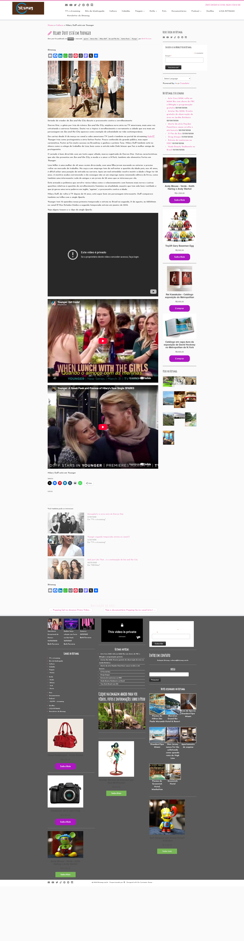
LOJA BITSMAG (227, 11)
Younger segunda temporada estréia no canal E (108, 537)
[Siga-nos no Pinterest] (84, 5)
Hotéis (52, 672)
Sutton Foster (125, 39)
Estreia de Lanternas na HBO (111, 678)
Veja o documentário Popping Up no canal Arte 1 (130, 610)
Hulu (149, 137)
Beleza (52, 682)
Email (168, 56)
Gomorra (83, 631)
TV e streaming (72, 11)
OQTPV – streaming (57, 701)
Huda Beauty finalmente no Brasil (113, 681)
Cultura (113, 11)
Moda (52, 680)
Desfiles (210, 11)
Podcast (195, 11)
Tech (51, 685)
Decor (52, 688)
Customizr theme (146, 882)
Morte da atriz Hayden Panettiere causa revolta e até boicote (180, 127)
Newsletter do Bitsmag (78, 16)
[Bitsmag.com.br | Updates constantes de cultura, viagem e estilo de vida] (28, 8)
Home (51, 25)
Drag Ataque (174, 137)
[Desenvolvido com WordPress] (124, 882)
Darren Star (93, 39)
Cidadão (126, 11)
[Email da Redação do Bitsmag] (67, 5)
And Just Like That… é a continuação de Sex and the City (112, 560)
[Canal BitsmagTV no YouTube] (71, 5)
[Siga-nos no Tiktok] (80, 5)
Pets (164, 11)
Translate (184, 83)
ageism (86, 39)
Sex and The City (114, 39)
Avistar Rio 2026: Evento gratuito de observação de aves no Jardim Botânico (180, 114)
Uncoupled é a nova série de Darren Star (105, 514)
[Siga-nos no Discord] (93, 5)
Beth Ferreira (146, 39)
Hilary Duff (103, 39)
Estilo (153, 11)
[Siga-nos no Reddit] (88, 5)
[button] (168, 381)
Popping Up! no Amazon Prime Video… (70, 610)
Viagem (139, 11)
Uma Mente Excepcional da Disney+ (53, 634)
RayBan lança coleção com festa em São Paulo (70, 634)
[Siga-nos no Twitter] (76, 5)
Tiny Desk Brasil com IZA (109, 684)
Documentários (178, 11)
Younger (134, 39)
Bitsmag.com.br (102, 882)
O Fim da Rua (175, 134)
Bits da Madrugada (94, 11)
